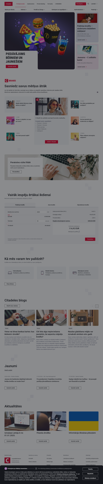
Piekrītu (90, 469)
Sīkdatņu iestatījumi (90, 478)
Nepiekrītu (90, 473)
